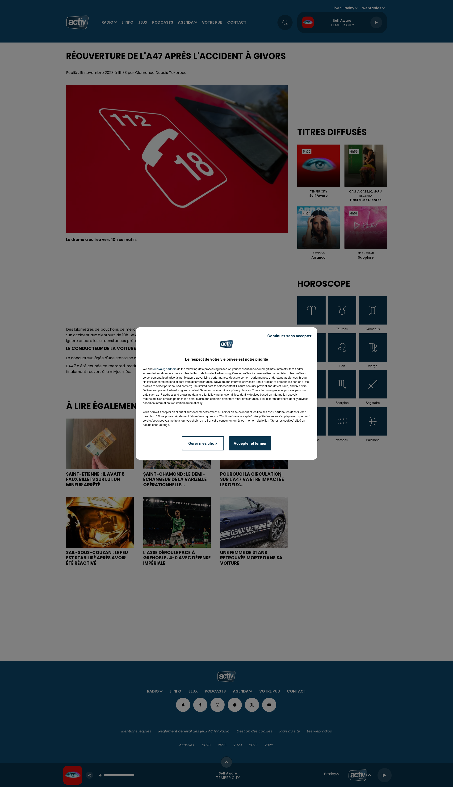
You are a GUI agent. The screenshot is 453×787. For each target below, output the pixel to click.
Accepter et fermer (250, 443)
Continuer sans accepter (289, 335)
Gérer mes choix (203, 443)
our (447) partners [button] (164, 369)
